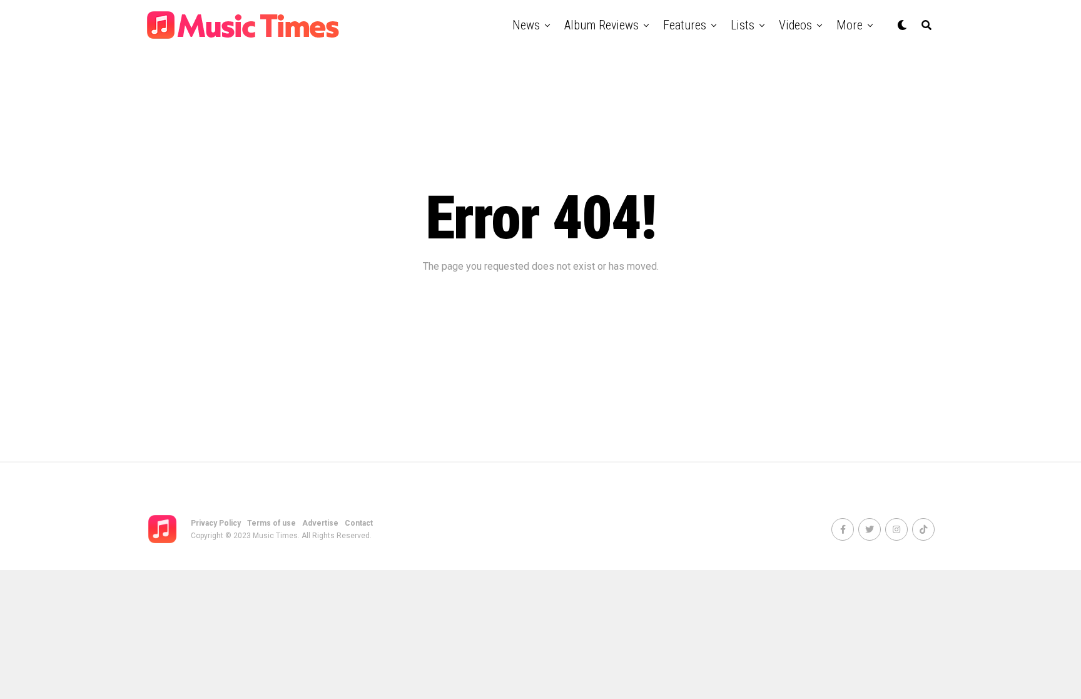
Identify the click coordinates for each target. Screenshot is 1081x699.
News (526, 25)
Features (684, 25)
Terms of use (271, 523)
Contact (359, 523)
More (849, 25)
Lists (742, 25)
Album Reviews (601, 25)
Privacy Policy (216, 523)
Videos (795, 25)
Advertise (320, 523)
